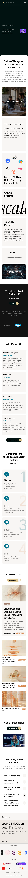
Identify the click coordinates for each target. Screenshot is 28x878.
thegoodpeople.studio (17, 875)
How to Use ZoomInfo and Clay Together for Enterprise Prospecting (8, 686)
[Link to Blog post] (14, 593)
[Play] (14, 740)
